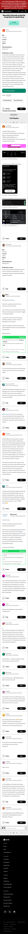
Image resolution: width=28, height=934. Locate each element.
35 (16, 122)
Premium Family (7, 900)
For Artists (6, 859)
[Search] (19, 11)
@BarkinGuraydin (6, 414)
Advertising (6, 865)
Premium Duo (6, 897)
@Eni (20, 533)
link (8, 535)
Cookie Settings (12, 924)
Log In (22, 11)
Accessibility (11, 926)
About (5, 846)
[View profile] (3, 30)
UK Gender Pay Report (7, 931)
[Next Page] (24, 122)
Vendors (5, 871)
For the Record (7, 852)
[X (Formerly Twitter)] (9, 911)
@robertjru (7, 520)
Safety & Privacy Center (11, 922)
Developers (6, 862)
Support (5, 878)
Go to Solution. (11, 90)
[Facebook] (14, 911)
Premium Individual (8, 894)
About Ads (5, 926)
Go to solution (14, 23)
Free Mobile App (7, 884)
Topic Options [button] (13, 114)
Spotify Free (6, 906)
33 (10, 122)
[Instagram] (5, 911)
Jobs (4, 849)
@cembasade (10, 300)
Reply (21, 109)
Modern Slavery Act (6, 928)
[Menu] (25, 11)
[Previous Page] (3, 122)
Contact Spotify (7, 887)
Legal (4, 922)
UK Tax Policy (14, 928)
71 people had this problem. (9, 111)
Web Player (6, 881)
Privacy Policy (5, 924)
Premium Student (7, 903)
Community (8, 11)
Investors (5, 868)
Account (8, 95)
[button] (25, 31)
